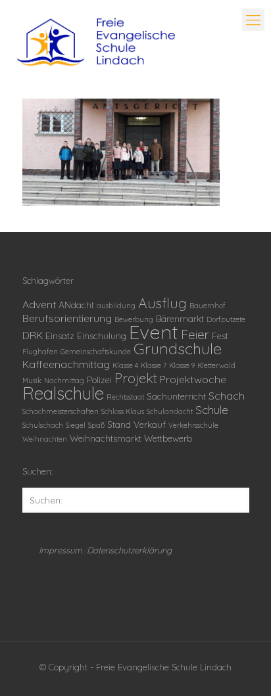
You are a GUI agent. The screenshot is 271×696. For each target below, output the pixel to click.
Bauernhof (207, 305)
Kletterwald (216, 365)
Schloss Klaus (122, 411)
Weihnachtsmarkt (105, 438)
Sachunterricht (176, 396)
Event (153, 332)
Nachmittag (64, 380)
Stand (119, 424)
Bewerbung (133, 319)
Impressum (60, 550)
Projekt (135, 378)
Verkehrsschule (193, 425)
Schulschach (42, 425)
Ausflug (162, 303)
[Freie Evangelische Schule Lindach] (96, 43)
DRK (32, 335)
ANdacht (76, 304)
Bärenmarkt (180, 318)
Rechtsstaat (125, 397)
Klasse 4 (125, 365)
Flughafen (40, 351)
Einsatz (59, 335)
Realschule (63, 393)
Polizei (99, 379)
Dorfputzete (226, 319)
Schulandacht (170, 411)
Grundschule (178, 348)
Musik (31, 380)
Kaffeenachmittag (66, 364)
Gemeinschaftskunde (96, 351)
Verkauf (150, 424)
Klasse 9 (182, 365)
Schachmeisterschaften (60, 411)
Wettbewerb (168, 438)
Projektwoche (193, 379)
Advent (39, 304)
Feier (195, 334)
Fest (220, 335)
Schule (211, 409)
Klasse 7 (153, 365)
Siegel (76, 425)
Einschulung (101, 335)
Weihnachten (44, 439)
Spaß (96, 425)
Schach (227, 395)
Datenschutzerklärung (129, 550)
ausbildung (116, 305)
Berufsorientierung (67, 318)
